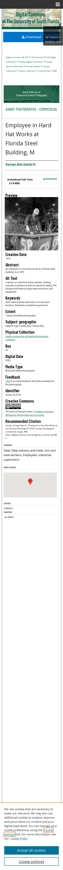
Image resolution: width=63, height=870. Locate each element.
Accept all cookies (31, 850)
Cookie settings (31, 861)
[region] (31, 836)
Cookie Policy (19, 838)
